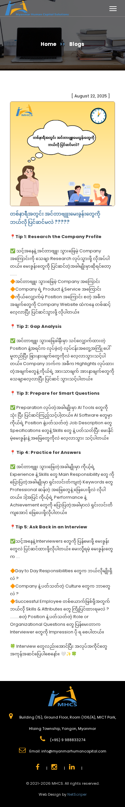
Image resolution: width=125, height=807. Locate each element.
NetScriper (77, 794)
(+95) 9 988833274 (67, 739)
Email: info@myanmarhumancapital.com (67, 751)
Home (48, 44)
